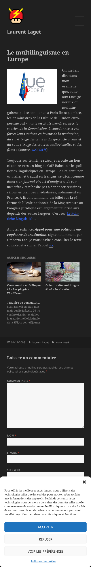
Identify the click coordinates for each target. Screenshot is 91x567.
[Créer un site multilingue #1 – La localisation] (63, 272)
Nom (12, 435)
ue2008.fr (39, 149)
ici (51, 245)
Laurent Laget (24, 31)
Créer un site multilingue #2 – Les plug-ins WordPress (24, 289)
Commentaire (19, 381)
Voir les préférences (45, 551)
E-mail (13, 453)
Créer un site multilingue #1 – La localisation (62, 287)
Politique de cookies (43, 561)
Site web (13, 470)
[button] (84, 482)
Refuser (45, 539)
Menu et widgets (79, 25)
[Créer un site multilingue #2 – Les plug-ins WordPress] (24, 272)
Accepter (45, 527)
